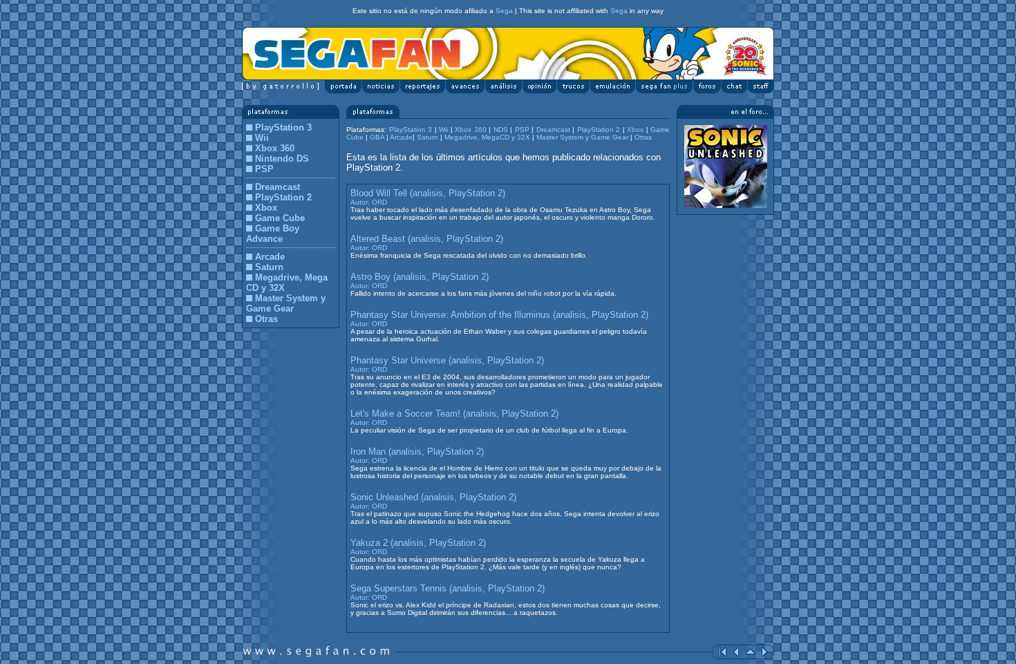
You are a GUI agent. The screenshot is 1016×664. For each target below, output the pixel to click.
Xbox (266, 207)
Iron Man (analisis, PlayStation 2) (417, 451)
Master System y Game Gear (286, 303)
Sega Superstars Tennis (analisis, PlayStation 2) (447, 588)
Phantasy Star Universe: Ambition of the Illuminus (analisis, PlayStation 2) (499, 315)
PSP (264, 169)
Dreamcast (277, 187)
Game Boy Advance (272, 233)
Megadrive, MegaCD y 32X (488, 137)
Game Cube (280, 218)
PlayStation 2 (283, 197)
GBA (377, 137)
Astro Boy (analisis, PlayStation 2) (419, 277)
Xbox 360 (274, 148)
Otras (266, 319)
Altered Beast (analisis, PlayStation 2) (426, 239)
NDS (500, 129)
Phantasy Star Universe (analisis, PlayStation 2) (447, 360)
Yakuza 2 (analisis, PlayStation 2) (418, 543)
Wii (262, 138)
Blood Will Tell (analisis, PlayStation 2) (427, 193)
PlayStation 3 (283, 127)
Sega (504, 11)
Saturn (269, 267)
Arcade (270, 257)
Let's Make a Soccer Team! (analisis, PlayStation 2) (454, 413)
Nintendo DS (282, 158)
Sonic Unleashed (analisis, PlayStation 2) (433, 497)
